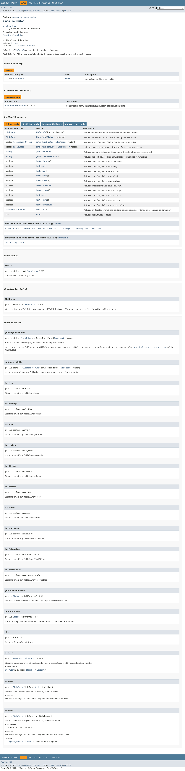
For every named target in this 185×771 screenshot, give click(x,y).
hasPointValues (43, 185)
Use (30, 3)
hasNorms (40, 171)
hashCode (47, 228)
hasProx (40, 195)
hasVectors (41, 200)
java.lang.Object (10, 26)
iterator (40, 209)
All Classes (6, 8)
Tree (35, 3)
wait (87, 228)
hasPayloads (42, 181)
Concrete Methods (75, 124)
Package (15, 3)
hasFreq (40, 166)
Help (60, 3)
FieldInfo (17, 35)
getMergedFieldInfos (46, 147)
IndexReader (60, 142)
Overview (5, 3)
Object (14, 43)
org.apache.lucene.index (24, 17)
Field (20, 11)
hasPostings (42, 190)
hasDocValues (42, 161)
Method (36, 11)
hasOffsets (41, 176)
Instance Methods (51, 124)
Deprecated (44, 3)
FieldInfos (18, 78)
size (38, 214)
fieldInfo (41, 132)
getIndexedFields (44, 142)
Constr (27, 11)
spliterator (21, 242)
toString (79, 228)
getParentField (43, 152)
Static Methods (30, 124)
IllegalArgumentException (18, 741)
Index (54, 3)
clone (8, 228)
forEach (9, 242)
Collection (18, 142)
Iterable (7, 35)
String (50, 137)
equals (16, 228)
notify (57, 228)
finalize (26, 228)
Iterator (10, 209)
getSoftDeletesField (46, 156)
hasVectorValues (44, 205)
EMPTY (67, 78)
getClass (36, 228)
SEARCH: (152, 8)
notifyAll (67, 228)
